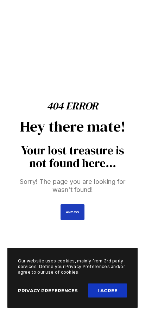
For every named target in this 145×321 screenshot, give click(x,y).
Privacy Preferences (48, 290)
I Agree (107, 290)
